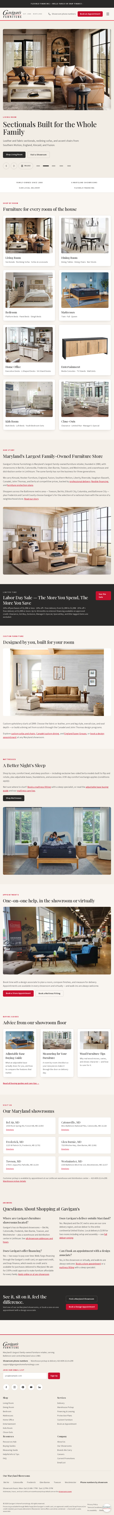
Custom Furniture (65, 1419)
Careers (60, 1454)
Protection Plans (64, 1415)
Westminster (70, 1482)
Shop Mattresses (13, 798)
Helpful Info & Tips (11, 1454)
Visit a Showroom (38, 154)
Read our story (31, 499)
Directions (10, 1130)
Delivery (61, 1403)
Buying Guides (9, 1446)
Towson (57, 1482)
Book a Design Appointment (82, 1306)
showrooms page (65, 1491)
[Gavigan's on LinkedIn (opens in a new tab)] (39, 1387)
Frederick (31, 1482)
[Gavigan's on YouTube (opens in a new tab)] (31, 1387)
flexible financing (99, 481)
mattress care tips (26, 790)
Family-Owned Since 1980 (29, 182)
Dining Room (8, 1407)
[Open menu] (107, 14)
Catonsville (18, 1482)
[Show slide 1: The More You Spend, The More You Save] (38, 166)
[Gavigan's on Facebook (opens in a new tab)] (6, 1387)
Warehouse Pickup (65, 1407)
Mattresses (8, 1415)
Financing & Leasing (66, 1411)
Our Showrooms (64, 1446)
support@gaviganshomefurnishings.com (21, 1364)
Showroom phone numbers (64, 13)
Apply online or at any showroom (33, 1274)
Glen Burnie (45, 1482)
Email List (61, 1462)
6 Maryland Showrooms (84, 182)
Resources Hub (9, 1441)
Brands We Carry (64, 1450)
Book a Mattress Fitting (49, 993)
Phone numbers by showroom (94, 1482)
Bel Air (6, 1482)
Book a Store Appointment (18, 993)
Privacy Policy (92, 1504)
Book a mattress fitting (39, 787)
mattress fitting (66, 1267)
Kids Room (7, 1428)
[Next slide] (14, 166)
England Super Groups (75, 733)
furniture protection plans (20, 485)
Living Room (8, 1403)
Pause (27, 166)
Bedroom (7, 1411)
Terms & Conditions (94, 1507)
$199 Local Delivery (29, 188)
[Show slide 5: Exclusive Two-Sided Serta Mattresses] (69, 166)
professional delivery (79, 481)
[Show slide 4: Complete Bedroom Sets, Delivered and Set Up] (61, 166)
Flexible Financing (84, 188)
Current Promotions (66, 1458)
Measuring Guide (10, 1450)
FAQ (5, 1458)
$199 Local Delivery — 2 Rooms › (57, 4)
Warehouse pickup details (14, 1181)
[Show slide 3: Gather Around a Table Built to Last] (53, 166)
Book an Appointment (90, 13)
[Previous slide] (6, 166)
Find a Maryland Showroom (81, 1299)
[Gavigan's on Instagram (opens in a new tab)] (14, 1387)
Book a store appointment (88, 1263)
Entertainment (9, 1424)
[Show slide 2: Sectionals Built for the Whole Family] (46, 166)
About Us (61, 1441)
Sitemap (102, 1510)
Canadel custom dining (47, 733)
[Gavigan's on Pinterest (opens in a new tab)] (23, 1387)
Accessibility (92, 1510)
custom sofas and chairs (23, 733)
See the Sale (102, 596)
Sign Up (54, 1375)
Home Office (8, 1419)
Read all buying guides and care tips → (21, 1083)
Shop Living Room (14, 154)
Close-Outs (8, 1432)
